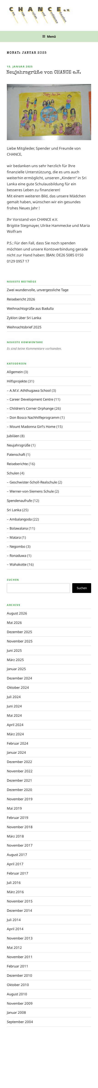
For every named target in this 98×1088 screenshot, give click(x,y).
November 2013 (20, 938)
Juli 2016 (14, 882)
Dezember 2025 (19, 632)
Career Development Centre (31, 399)
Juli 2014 (14, 919)
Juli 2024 (14, 696)
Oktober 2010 (18, 984)
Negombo (17, 546)
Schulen (13, 473)
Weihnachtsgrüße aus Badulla (30, 308)
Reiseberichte (17, 463)
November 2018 (20, 827)
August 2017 (17, 854)
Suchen (13, 579)
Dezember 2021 (19, 780)
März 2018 (15, 836)
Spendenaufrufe (19, 500)
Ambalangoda (21, 519)
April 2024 (15, 724)
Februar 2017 (17, 873)
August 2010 (17, 994)
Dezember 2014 (19, 910)
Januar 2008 (16, 1012)
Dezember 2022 (19, 761)
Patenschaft (16, 454)
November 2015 (20, 901)
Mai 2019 (14, 808)
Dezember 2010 (19, 975)
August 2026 (17, 613)
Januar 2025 (16, 669)
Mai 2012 (14, 947)
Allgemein (15, 371)
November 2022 (20, 771)
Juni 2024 (14, 706)
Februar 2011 (17, 966)
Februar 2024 (17, 743)
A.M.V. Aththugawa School (30, 390)
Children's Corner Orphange (32, 408)
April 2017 (15, 864)
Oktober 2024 (18, 687)
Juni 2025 (14, 650)
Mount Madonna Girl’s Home (32, 426)
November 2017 (20, 845)
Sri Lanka (14, 510)
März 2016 (15, 892)
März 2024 (15, 734)
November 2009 (20, 1003)
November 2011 (20, 956)
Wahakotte (18, 564)
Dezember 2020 (19, 789)
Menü (51, 36)
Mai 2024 (14, 715)
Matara (15, 537)
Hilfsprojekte (17, 381)
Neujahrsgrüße (18, 445)
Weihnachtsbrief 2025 (24, 327)
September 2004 (20, 1021)
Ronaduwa (18, 555)
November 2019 (20, 799)
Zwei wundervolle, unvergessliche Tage (37, 289)
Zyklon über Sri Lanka (24, 317)
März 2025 (15, 659)
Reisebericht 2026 (21, 299)
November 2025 (20, 641)
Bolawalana (19, 528)
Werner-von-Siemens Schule (32, 491)
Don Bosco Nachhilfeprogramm (34, 417)
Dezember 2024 (19, 678)
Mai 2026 (14, 622)
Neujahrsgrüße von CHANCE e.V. (43, 72)
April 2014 (15, 929)
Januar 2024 (16, 752)
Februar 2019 (17, 817)
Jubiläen (13, 436)
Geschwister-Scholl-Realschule (33, 482)
